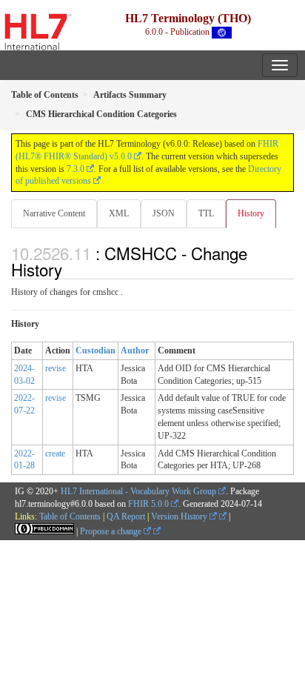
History (251, 213)
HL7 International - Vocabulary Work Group (138, 491)
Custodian (95, 350)
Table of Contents (70, 516)
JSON (163, 213)
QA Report (126, 516)
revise (55, 368)
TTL (206, 213)
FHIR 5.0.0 (148, 504)
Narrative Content (54, 213)
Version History (180, 516)
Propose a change (112, 531)
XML (119, 213)
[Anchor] (70, 269)
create (55, 453)
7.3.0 (75, 169)
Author (135, 350)
